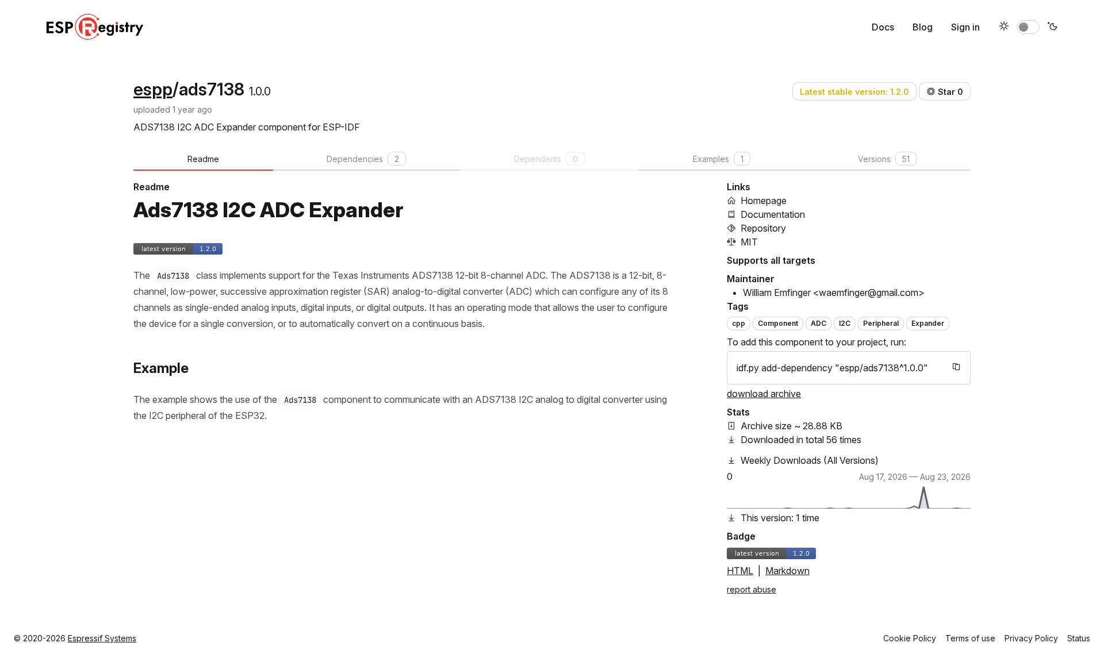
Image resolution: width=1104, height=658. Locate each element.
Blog (923, 27)
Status (1078, 638)
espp (152, 89)
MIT (749, 242)
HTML (740, 570)
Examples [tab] (718, 159)
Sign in (965, 27)
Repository (763, 228)
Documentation (773, 214)
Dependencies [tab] (363, 159)
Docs (883, 27)
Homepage (764, 200)
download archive (764, 393)
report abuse (751, 589)
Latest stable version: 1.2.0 (854, 92)
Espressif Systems (102, 638)
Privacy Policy (1031, 638)
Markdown (787, 570)
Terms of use (970, 638)
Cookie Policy (909, 638)
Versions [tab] (884, 159)
